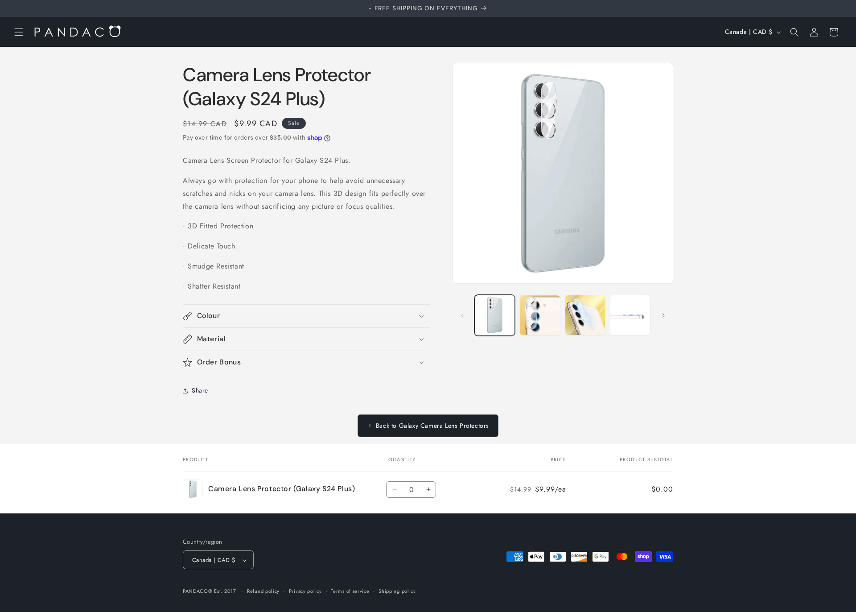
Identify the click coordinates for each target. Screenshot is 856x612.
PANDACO (195, 591)
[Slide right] (663, 315)
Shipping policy (397, 591)
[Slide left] (462, 315)
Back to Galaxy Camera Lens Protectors (432, 425)
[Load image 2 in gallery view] (539, 315)
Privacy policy (305, 591)
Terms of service (350, 591)
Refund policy (263, 591)
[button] (19, 32)
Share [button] (200, 390)
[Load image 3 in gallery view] (585, 315)
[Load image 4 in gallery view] (630, 315)
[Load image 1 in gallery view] (494, 315)
